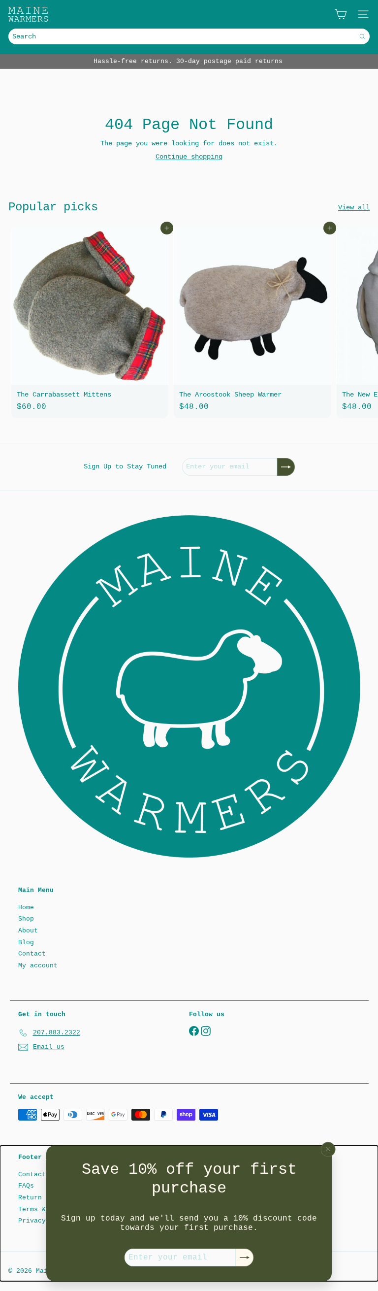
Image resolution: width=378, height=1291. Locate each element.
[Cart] (340, 14)
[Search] (362, 36)
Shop (26, 919)
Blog (26, 942)
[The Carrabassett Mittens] (89, 322)
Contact (32, 954)
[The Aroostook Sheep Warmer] (252, 322)
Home (26, 907)
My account (38, 965)
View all (354, 207)
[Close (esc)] (328, 1149)
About (28, 930)
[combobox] (189, 36)
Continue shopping (189, 157)
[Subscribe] (244, 1257)
